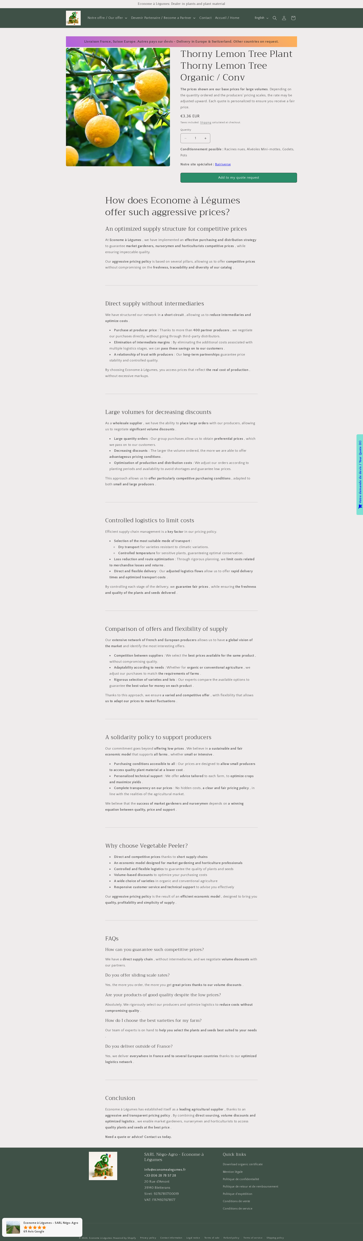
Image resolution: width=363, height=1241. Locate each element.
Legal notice (193, 1238)
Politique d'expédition (238, 1194)
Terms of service (252, 1238)
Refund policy (231, 1238)
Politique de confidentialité (241, 1179)
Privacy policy (148, 1238)
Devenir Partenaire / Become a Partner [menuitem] (161, 18)
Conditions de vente (236, 1201)
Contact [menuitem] (205, 18)
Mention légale (233, 1171)
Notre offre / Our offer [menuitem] (105, 18)
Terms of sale (212, 1238)
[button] (274, 18)
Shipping (205, 122)
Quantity (185, 129)
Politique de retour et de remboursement (250, 1186)
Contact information (171, 1238)
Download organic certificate (243, 1164)
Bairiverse (223, 164)
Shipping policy (275, 1238)
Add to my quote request (238, 178)
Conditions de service (238, 1208)
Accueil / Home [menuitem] (227, 18)
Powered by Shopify (124, 1238)
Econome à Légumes (100, 1238)
